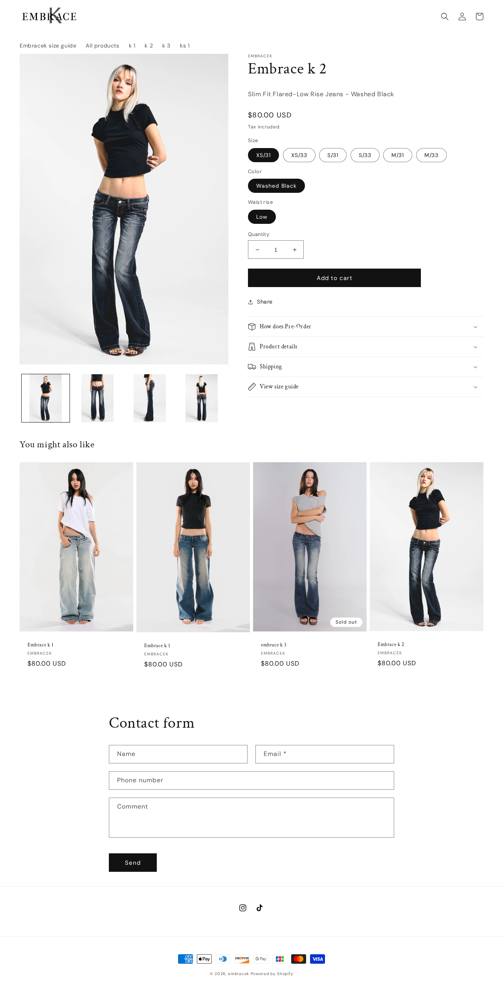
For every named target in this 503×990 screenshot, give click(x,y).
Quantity (258, 234)
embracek (238, 973)
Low (262, 216)
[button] (444, 16)
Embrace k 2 (391, 645)
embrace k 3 (274, 645)
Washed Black (276, 185)
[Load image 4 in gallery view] (202, 398)
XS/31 (263, 155)
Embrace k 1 (41, 645)
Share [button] (265, 301)
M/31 (397, 155)
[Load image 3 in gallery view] (150, 398)
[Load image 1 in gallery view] (46, 398)
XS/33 (299, 155)
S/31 (332, 155)
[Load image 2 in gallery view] (97, 398)
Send (133, 863)
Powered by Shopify (272, 973)
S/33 (365, 155)
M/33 (431, 155)
